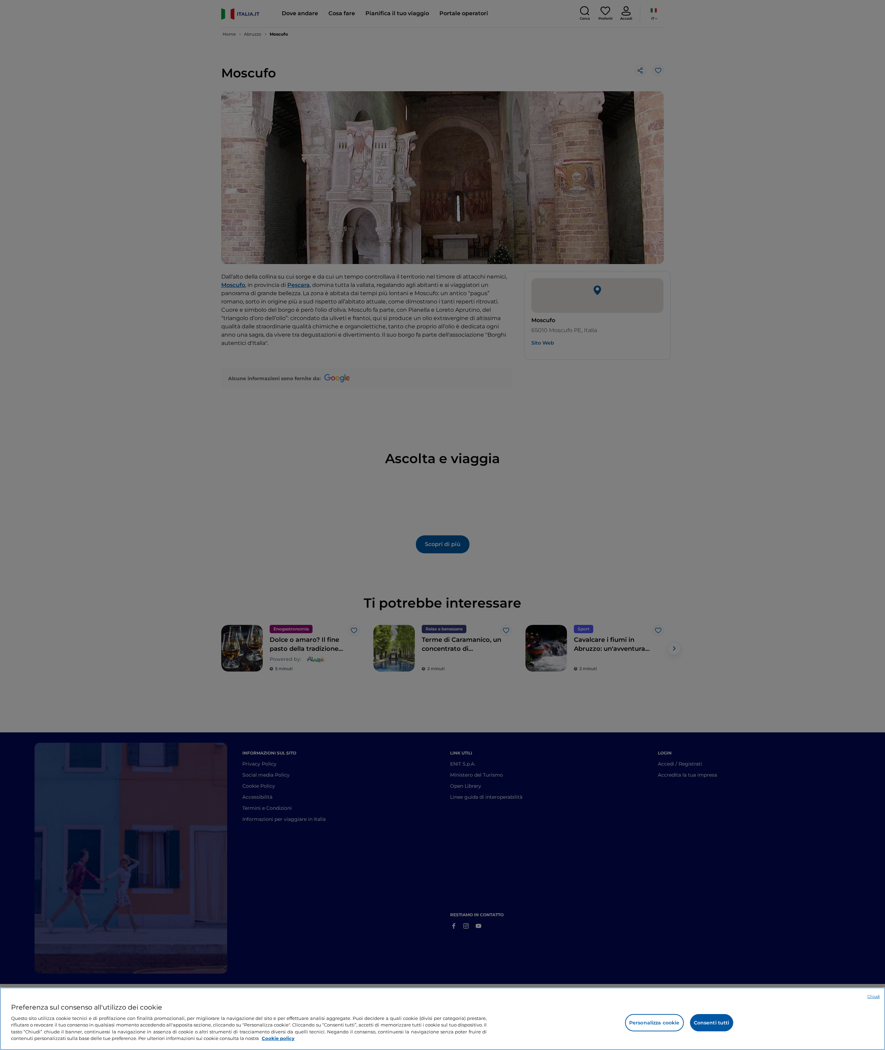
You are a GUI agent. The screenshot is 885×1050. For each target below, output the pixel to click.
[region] (442, 1018)
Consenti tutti (711, 1023)
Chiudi (873, 996)
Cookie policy (278, 1038)
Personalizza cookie (654, 1023)
